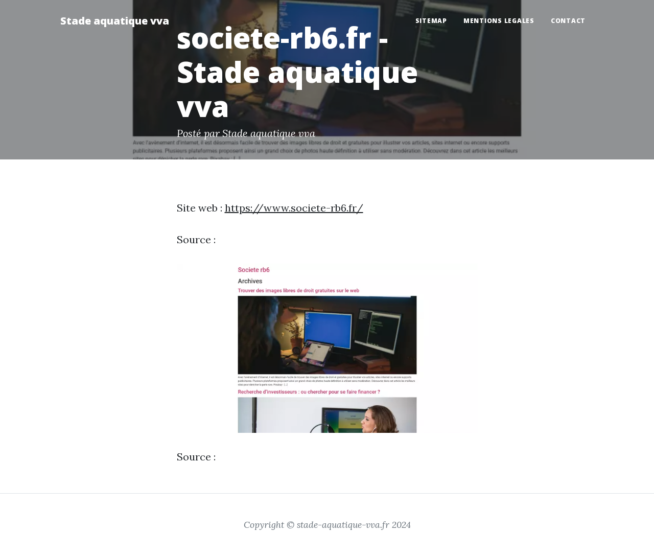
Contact (568, 20)
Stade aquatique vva (114, 21)
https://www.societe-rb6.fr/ (294, 207)
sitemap (431, 20)
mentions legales (498, 20)
